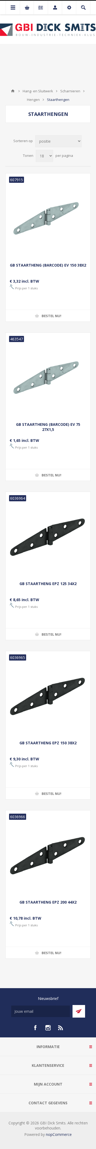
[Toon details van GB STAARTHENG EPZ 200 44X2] (48, 853)
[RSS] (61, 1027)
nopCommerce (59, 1134)
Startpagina (12, 91)
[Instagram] (48, 1027)
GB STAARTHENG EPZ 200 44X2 (48, 902)
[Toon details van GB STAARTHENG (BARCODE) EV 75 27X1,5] (48, 375)
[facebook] (35, 1027)
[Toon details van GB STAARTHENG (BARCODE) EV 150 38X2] (48, 216)
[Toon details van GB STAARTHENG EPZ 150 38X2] (48, 693)
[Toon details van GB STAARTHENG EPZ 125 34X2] (48, 534)
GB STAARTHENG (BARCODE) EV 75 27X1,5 (48, 427)
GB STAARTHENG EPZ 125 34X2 (48, 583)
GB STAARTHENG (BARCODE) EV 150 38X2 (48, 265)
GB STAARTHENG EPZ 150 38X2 (48, 742)
